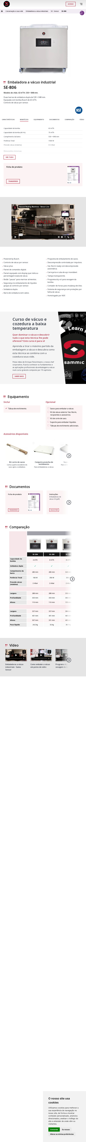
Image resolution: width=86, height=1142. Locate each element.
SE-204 (35, 554)
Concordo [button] (54, 1129)
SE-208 (51, 554)
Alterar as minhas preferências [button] (62, 1134)
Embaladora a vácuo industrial (32, 82)
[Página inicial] (7, 4)
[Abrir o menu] (82, 4)
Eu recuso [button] (66, 1129)
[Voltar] (78, 4)
